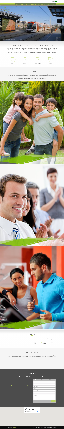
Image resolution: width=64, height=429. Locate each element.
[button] (32, 415)
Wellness (45, 427)
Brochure (51, 427)
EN (52, 1)
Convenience (48, 427)
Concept (33, 427)
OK (37, 411)
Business (42, 427)
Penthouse (39, 427)
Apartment (36, 427)
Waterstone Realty (45, 1)
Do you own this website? (28, 411)
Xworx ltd (14, 427)
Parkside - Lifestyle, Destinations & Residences (17, 1)
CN (54, 1)
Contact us (54, 427)
